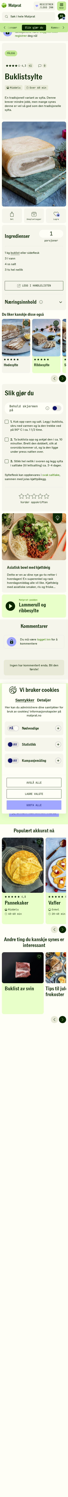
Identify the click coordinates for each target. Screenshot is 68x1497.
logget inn (44, 639)
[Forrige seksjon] (4, 27)
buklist (15, 253)
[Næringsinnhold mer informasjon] (41, 302)
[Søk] (6, 16)
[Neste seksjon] (63, 27)
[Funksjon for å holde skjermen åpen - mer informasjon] (47, 408)
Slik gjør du (34, 27)
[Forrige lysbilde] (54, 378)
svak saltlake (51, 475)
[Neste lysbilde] (62, 378)
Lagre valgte (34, 793)
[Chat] (61, 16)
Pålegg (11, 53)
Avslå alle (34, 782)
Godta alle (34, 805)
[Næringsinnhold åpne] (34, 302)
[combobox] (29, 16)
